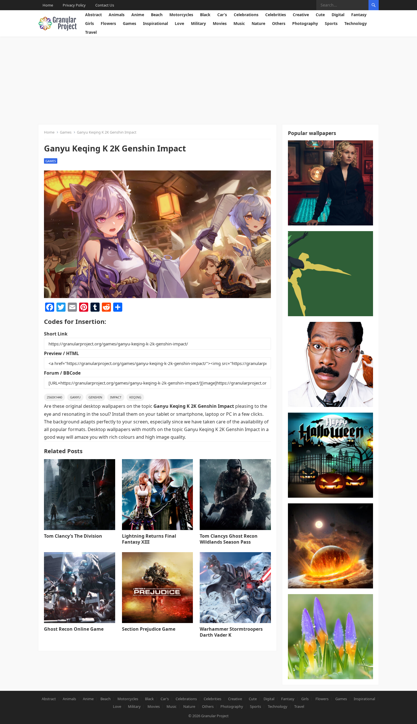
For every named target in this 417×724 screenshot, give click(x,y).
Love (179, 23)
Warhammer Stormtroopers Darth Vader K (231, 632)
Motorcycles (181, 14)
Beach (157, 14)
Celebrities (275, 14)
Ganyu (75, 397)
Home (48, 5)
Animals (117, 14)
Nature (258, 23)
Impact (115, 397)
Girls (89, 23)
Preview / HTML (61, 353)
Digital (338, 14)
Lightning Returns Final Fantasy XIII (149, 539)
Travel (91, 32)
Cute (320, 14)
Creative (301, 14)
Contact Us (104, 5)
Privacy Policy (74, 5)
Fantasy (359, 14)
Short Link (56, 334)
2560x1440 (54, 397)
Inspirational (155, 23)
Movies (220, 23)
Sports (331, 23)
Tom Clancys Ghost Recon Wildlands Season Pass (229, 539)
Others (278, 23)
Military (198, 23)
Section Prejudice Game (148, 629)
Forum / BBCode (62, 373)
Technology (355, 23)
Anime (137, 14)
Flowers (108, 23)
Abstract (93, 14)
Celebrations (246, 14)
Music (239, 23)
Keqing (135, 397)
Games (129, 23)
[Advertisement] (208, 79)
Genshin (95, 397)
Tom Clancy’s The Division (73, 536)
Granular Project (215, 715)
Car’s (222, 14)
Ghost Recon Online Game (74, 629)
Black (205, 14)
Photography (305, 23)
